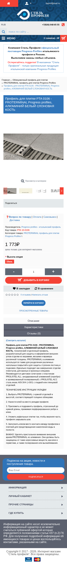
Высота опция (15, 257)
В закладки (23, 288)
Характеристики (33, 327)
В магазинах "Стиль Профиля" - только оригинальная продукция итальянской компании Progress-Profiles (33, 65)
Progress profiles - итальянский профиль (41, 227)
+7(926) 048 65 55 (50, 25)
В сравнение (45, 288)
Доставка (15, 220)
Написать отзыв (40, 295)
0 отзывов (25, 295)
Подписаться (36, 477)
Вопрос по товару (20, 216)
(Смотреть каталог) (16, 340)
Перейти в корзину (33, 303)
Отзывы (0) (34, 333)
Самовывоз (49, 216)
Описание (33, 320)
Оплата (37, 216)
